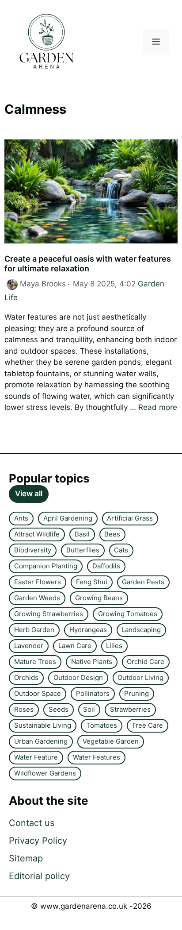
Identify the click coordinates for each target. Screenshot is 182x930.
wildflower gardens (45, 773)
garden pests (143, 582)
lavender (28, 645)
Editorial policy (39, 876)
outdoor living (140, 677)
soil (89, 709)
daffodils (106, 566)
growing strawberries (48, 614)
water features (96, 757)
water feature (36, 757)
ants (21, 518)
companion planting (45, 566)
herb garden (34, 629)
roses (24, 709)
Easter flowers (37, 582)
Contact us (31, 823)
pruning (136, 693)
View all (28, 493)
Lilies (114, 645)
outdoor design (78, 677)
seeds (58, 709)
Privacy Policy (38, 840)
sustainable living (42, 725)
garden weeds (37, 598)
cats (121, 550)
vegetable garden (111, 741)
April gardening (67, 518)
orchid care (145, 661)
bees (112, 534)
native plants (91, 661)
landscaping (141, 629)
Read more (157, 407)
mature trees (35, 661)
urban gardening (41, 741)
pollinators (93, 693)
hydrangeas (88, 629)
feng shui (91, 582)
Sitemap (26, 858)
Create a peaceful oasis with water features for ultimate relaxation (87, 263)
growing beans (99, 598)
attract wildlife (37, 534)
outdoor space (37, 693)
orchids (26, 677)
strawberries (130, 709)
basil (82, 534)
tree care (147, 725)
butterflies (82, 550)
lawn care (74, 645)
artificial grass (130, 518)
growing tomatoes (127, 614)
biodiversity (32, 550)
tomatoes (101, 725)
